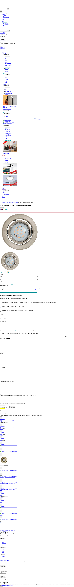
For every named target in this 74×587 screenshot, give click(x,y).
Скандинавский (7, 78)
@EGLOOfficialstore (17, 559)
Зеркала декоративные (8, 135)
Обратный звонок (2, 32)
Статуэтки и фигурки (8, 134)
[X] (2, 209)
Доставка (4, 15)
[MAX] (7, 209)
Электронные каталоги (6, 17)
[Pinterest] (1, 209)
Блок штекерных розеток (8, 91)
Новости (3, 544)
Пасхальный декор (7, 139)
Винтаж (6, 81)
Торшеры (6, 60)
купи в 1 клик (5, 422)
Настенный (6, 70)
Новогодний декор (7, 140)
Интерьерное (3, 548)
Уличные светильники (8, 160)
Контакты (3, 198)
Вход (2, 555)
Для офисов (6, 117)
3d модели (3, 20)
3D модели (3, 196)
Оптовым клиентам (4, 22)
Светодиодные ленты (8, 63)
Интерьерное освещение (5, 53)
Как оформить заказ (6, 16)
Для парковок (7, 116)
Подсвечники (7, 132)
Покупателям (4, 14)
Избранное (3, 557)
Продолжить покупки (3, 566)
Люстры (6, 159)
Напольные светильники (8, 90)
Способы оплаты (4, 543)
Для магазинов (7, 115)
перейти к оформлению (3, 45)
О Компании (3, 19)
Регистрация (3, 200)
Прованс (6, 82)
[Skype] (6, 209)
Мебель (3, 551)
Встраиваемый (7, 72)
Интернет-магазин (5, 23)
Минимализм (6, 76)
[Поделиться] (3, 208)
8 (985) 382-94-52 (2, 47)
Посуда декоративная (8, 133)
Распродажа (3, 155)
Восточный (6, 79)
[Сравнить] (5, 208)
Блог (2, 545)
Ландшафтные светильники (8, 93)
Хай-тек (6, 77)
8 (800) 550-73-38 (2, 33)
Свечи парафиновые (7, 138)
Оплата (4, 192)
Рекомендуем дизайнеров (6, 25)
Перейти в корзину (3, 565)
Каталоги (3, 18)
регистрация (3, 27)
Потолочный (6, 69)
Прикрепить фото (12, 407)
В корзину (2, 422)
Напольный (6, 71)
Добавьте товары (2, 40)
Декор (3, 124)
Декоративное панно (7, 131)
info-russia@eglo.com (12, 559)
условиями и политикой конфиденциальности (7, 585)
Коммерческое (5, 111)
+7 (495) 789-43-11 (7, 559)
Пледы (6, 136)
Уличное (3, 549)
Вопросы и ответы (5, 193)
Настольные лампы (7, 157)
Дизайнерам (3, 21)
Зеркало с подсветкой (8, 64)
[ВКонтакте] (0, 209)
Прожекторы (6, 94)
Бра (5, 58)
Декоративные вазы (7, 129)
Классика (6, 83)
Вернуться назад (6, 54)
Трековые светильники (8, 65)
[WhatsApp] (5, 209)
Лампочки (6, 162)
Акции (3, 52)
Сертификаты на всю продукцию (5, 293)
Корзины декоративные (8, 130)
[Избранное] (1, 208)
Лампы (3, 552)
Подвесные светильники (8, 158)
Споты (6, 61)
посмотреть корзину (9, 45)
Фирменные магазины (6, 24)
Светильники (6, 59)
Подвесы (6, 62)
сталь (35, 289)
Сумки (6, 137)
